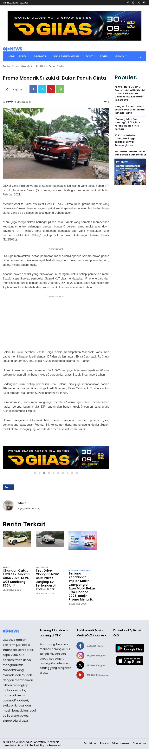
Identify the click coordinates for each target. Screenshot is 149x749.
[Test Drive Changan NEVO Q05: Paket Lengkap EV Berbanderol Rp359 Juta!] (50, 547)
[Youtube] (144, 3)
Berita (6, 66)
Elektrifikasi (42, 567)
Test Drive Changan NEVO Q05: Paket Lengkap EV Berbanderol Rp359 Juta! (48, 580)
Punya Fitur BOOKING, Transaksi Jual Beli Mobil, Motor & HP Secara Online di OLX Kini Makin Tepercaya (130, 93)
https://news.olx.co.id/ (28, 508)
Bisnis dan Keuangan (79, 570)
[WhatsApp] (60, 89)
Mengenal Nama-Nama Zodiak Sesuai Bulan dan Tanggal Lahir (129, 110)
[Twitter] (138, 3)
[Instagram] (133, 3)
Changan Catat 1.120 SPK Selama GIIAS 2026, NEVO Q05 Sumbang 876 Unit (16, 578)
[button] (139, 56)
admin (9, 101)
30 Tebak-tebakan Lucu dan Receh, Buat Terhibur (130, 153)
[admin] (8, 506)
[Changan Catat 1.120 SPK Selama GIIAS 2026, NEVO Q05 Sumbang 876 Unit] (17, 547)
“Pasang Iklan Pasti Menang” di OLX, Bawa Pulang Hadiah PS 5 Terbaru (128, 124)
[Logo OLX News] (12, 48)
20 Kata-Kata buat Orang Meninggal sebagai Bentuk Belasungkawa (126, 140)
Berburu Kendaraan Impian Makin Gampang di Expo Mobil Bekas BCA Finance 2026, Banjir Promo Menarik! (82, 586)
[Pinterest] (51, 89)
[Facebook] (128, 3)
